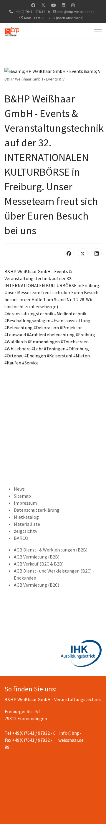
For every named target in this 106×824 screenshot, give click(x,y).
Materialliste (27, 524)
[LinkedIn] (97, 253)
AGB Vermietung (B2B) (36, 557)
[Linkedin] (63, 5)
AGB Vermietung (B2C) (36, 585)
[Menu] (98, 32)
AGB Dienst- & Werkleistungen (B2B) (50, 550)
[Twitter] (43, 5)
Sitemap (22, 496)
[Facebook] (33, 5)
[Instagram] (73, 5)
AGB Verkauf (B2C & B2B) (39, 564)
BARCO (21, 538)
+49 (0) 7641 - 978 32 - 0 (32, 11)
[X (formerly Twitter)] (83, 253)
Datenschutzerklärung (36, 510)
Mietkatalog (26, 517)
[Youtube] (53, 5)
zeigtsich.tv (25, 531)
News (19, 489)
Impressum (25, 503)
